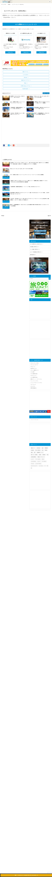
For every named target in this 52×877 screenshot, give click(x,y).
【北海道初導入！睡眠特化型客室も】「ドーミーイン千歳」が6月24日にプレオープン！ (25, 186)
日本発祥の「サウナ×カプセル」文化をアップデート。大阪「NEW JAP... (17, 97)
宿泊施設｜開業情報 (6, 184)
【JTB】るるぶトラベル (25, 85)
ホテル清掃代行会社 (34, 373)
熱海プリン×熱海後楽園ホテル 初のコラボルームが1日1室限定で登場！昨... (41, 114)
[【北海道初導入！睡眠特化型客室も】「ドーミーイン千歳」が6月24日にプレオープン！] (6, 188)
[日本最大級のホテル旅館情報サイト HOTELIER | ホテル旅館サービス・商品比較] (7, 2)
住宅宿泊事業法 (33, 456)
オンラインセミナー (34, 465)
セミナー (39, 461)
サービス (32, 463)
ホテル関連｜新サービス (6, 178)
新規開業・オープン (40, 452)
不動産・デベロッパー (41, 456)
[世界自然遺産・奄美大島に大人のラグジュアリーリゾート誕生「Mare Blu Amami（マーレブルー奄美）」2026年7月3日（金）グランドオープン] (6, 194)
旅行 (34, 452)
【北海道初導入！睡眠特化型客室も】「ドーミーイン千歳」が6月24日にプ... (17, 108)
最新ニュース (5, 166)
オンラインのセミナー (6, 202)
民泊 (42, 450)
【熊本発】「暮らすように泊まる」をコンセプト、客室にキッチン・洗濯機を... (41, 102)
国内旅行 (44, 454)
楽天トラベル (25, 71)
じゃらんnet (25, 74)
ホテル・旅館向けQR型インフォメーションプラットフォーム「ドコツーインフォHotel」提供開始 (27, 174)
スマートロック (33, 384)
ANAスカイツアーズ (25, 80)
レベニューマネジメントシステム (36, 382)
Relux (25, 83)
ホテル (43, 459)
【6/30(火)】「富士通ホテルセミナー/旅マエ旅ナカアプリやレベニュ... (17, 114)
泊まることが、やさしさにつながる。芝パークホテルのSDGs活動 (21, 168)
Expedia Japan (25, 88)
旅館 (31, 452)
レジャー (32, 459)
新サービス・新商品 (34, 454)
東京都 (46, 450)
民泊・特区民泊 (37, 450)
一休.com (25, 77)
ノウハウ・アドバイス (34, 419)
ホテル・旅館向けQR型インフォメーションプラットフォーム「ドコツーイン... (17, 102)
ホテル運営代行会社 (34, 377)
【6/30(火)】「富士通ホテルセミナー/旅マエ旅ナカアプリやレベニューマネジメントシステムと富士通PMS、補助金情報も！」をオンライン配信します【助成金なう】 (29, 199)
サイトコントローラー (34, 364)
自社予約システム (34, 368)
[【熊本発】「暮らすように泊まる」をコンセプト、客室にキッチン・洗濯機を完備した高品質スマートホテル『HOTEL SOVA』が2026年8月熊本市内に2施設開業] (6, 182)
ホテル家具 (32, 371)
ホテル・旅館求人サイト (35, 370)
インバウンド (41, 465)
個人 (47, 454)
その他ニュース (5, 172)
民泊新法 (32, 450)
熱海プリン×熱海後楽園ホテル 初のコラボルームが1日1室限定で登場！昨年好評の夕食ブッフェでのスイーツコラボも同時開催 (29, 205)
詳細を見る (10, 52)
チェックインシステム (34, 380)
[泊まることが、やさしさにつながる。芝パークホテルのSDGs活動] (6, 170)
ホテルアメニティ (34, 375)
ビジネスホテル (33, 461)
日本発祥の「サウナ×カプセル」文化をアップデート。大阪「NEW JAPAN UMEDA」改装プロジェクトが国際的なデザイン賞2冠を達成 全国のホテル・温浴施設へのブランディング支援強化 (29, 163)
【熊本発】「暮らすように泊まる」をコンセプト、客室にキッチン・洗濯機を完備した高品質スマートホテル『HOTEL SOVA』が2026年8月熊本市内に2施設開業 (28, 181)
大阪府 (40, 454)
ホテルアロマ (33, 386)
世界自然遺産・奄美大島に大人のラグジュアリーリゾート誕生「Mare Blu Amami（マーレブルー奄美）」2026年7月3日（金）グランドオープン (29, 193)
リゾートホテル (37, 459)
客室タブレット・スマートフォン (36, 379)
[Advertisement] (12, 132)
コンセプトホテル (38, 463)
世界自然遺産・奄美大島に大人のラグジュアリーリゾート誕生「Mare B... (41, 108)
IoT (47, 465)
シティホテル (44, 461)
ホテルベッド (33, 366)
